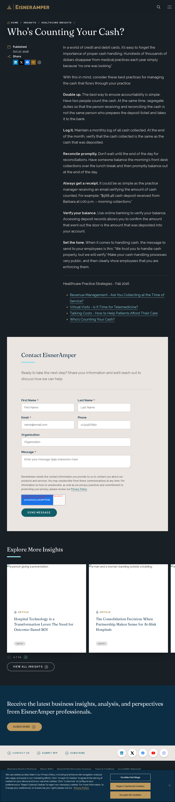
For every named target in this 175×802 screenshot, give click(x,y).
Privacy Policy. (81, 788)
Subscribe (21, 726)
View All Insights (28, 666)
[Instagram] (164, 753)
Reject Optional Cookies (130, 786)
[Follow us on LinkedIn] (122, 753)
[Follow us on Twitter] (132, 753)
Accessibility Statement (129, 769)
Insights (30, 23)
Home (14, 23)
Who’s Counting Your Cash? (92, 319)
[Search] (158, 7)
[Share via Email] (33, 62)
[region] (87, 786)
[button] (169, 7)
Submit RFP (50, 753)
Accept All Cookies (130, 795)
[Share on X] (21, 62)
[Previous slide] (9, 657)
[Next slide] (26, 657)
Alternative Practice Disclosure (22, 769)
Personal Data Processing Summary (74, 769)
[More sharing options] (39, 62)
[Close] (169, 785)
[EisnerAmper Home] (28, 7)
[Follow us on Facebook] (143, 753)
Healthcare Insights (57, 23)
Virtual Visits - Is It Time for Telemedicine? (104, 307)
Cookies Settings (130, 777)
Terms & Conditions (104, 769)
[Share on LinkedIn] (15, 62)
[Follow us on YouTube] (153, 753)
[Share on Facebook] (27, 62)
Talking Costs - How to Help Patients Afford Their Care (114, 313)
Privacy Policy (79, 489)
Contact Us (21, 753)
